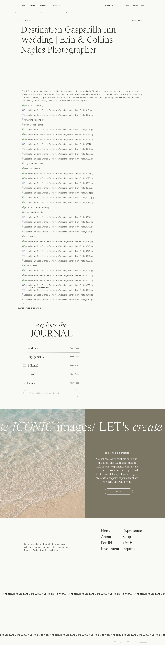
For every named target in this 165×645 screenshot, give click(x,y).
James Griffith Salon (118, 549)
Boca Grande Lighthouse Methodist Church (75, 543)
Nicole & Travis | (79, 533)
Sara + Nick (91, 533)
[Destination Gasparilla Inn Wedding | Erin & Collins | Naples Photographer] (116, 359)
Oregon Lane (143, 642)
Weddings (26, 20)
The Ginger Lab (54, 552)
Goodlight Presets (29, 552)
